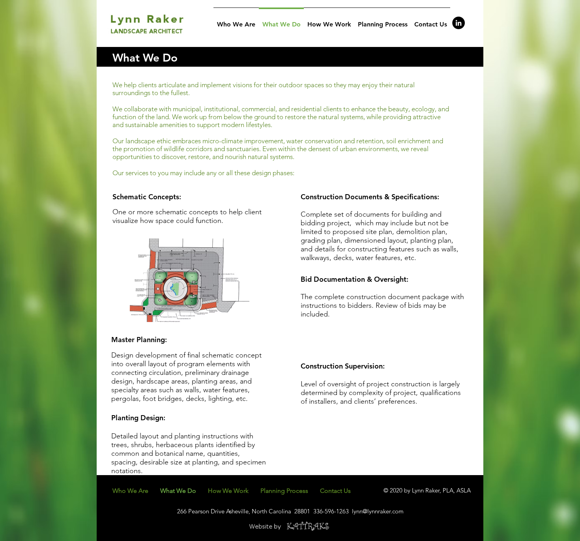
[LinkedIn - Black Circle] (458, 23)
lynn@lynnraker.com (378, 511)
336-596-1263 (331, 511)
